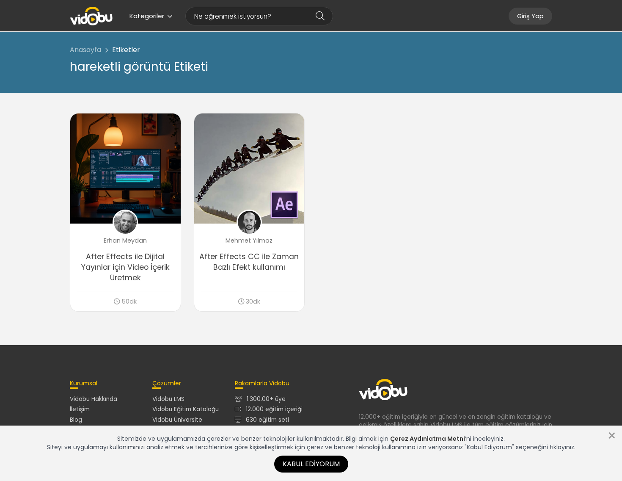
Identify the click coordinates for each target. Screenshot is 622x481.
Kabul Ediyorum (311, 464)
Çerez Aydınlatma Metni (427, 438)
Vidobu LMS (168, 399)
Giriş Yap (530, 16)
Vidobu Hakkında (93, 399)
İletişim (80, 409)
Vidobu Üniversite (177, 420)
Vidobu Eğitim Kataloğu (185, 409)
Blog (76, 420)
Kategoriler (146, 15)
